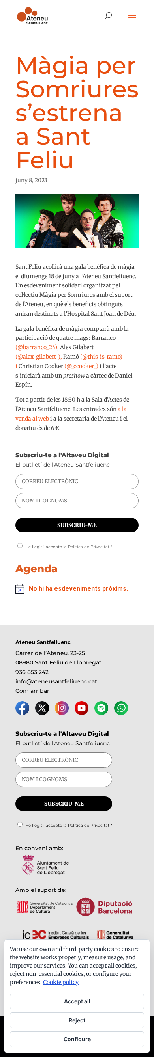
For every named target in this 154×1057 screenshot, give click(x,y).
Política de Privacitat (88, 546)
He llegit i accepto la (68, 546)
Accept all (77, 1001)
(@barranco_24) (36, 347)
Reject (77, 1020)
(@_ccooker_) (82, 366)
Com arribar (32, 690)
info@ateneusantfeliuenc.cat (56, 681)
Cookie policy (61, 982)
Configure (77, 1039)
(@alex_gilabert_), (39, 356)
